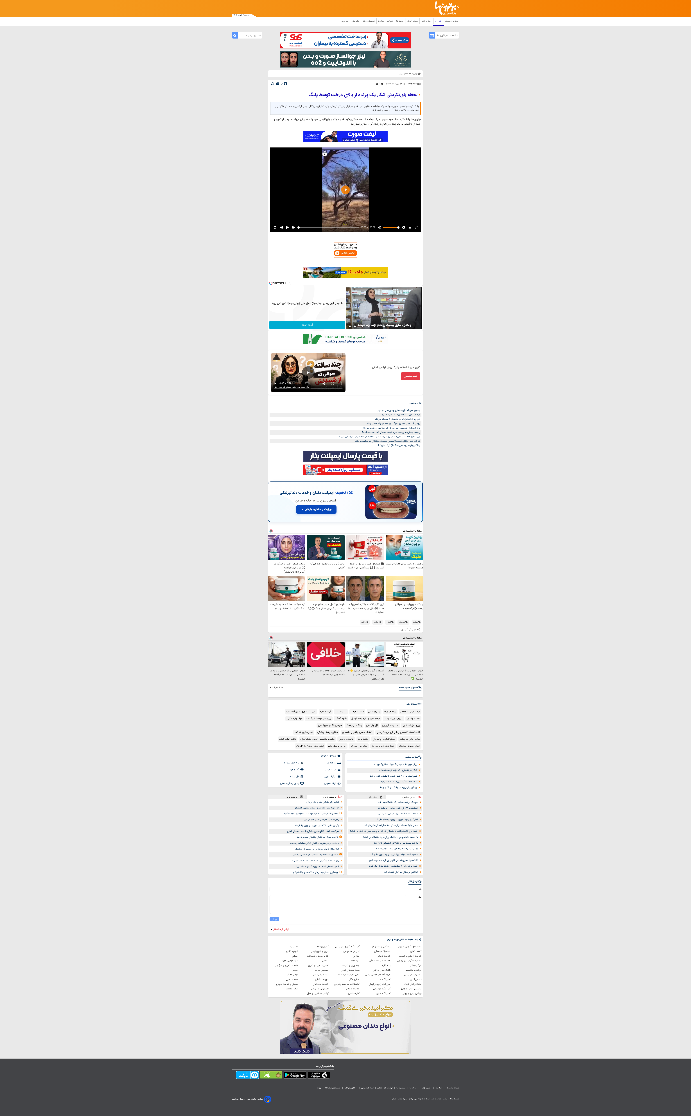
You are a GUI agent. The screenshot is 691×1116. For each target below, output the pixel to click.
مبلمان (325, 961)
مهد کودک (355, 961)
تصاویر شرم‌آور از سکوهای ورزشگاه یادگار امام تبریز (393, 866)
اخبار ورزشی (426, 21)
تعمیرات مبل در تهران (318, 965)
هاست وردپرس (346, 739)
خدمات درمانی (383, 956)
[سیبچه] (318, 1075)
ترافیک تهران (330, 777)
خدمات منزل (292, 979)
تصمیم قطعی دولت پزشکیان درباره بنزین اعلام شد (394, 854)
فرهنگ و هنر (368, 21)
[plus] (285, 84)
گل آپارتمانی (372, 725)
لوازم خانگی (292, 975)
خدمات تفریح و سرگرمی (286, 965)
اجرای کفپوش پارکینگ (409, 746)
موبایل (295, 970)
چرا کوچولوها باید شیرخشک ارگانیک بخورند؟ (399, 445)
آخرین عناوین (408, 797)
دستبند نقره (340, 712)
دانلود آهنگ (341, 719)
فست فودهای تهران (350, 970)
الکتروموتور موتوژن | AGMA (310, 746)
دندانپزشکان (415, 979)
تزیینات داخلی (322, 979)
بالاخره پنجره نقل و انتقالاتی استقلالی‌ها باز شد (396, 843)
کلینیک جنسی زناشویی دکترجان (357, 732)
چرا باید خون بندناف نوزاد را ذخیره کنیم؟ (401, 415)
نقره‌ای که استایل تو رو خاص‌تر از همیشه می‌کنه (397, 419)
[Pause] (350, 326)
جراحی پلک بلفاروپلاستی (330, 725)
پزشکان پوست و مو (381, 947)
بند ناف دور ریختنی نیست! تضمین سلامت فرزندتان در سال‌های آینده (387, 441)
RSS (319, 1088)
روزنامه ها (331, 763)
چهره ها (400, 21)
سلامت (381, 21)
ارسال (274, 919)
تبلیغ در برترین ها (366, 1088)
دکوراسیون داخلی (320, 975)
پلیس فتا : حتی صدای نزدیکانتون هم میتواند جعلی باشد (393, 423)
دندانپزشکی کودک (412, 984)
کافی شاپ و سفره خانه (349, 975)
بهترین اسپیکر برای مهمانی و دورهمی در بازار (399, 410)
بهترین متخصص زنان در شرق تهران (317, 739)
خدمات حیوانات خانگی (379, 961)
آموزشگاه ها (384, 979)
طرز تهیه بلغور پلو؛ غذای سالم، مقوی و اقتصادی (316, 808)
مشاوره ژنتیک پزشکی (327, 732)
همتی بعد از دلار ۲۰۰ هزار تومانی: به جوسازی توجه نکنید (311, 814)
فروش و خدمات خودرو (287, 984)
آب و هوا (294, 770)
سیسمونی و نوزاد (289, 961)
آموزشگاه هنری (383, 994)
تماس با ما (401, 1088)
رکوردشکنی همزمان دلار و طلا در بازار (321, 820)
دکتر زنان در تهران (412, 975)
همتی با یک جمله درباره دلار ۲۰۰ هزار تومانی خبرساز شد (391, 825)
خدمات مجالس (352, 989)
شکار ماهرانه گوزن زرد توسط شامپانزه (399, 782)
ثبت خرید (307, 324)
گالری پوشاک (322, 947)
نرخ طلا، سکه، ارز (291, 763)
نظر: (419, 897)
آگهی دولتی (349, 1088)
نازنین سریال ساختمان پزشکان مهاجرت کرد (317, 837)
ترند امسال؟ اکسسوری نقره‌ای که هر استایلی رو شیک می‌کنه (391, 428)
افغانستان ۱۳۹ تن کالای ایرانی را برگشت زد (398, 808)
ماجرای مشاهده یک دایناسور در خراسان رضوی (315, 855)
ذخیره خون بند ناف (304, 732)
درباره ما (413, 1088)
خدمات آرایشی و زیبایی (410, 956)
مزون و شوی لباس (320, 951)
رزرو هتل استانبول (411, 725)
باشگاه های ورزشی (381, 970)
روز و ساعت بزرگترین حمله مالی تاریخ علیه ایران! (315, 861)
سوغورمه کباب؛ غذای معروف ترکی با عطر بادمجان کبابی (313, 831)
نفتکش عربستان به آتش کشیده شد (401, 872)
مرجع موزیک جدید (393, 719)
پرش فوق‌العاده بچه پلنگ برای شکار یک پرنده (395, 764)
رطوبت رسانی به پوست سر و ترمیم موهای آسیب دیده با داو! (391, 432)
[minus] (277, 83)
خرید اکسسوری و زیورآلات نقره (301, 712)
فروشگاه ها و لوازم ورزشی (377, 975)
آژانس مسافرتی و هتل (318, 994)
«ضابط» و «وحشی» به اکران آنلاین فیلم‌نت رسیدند (314, 843)
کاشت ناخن (415, 951)
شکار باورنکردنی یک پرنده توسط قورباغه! (398, 770)
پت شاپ (386, 965)
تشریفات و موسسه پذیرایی (347, 984)
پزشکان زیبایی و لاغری (410, 989)
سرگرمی (345, 21)
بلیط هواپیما (390, 712)
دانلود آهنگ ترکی (287, 739)
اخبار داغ (373, 797)
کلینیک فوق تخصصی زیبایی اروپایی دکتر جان (398, 732)
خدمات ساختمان (321, 984)
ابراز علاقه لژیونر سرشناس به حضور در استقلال (317, 849)
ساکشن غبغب (357, 712)
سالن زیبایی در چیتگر (410, 739)
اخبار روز (439, 21)
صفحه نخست (451, 21)
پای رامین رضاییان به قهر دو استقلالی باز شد (397, 849)
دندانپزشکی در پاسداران (384, 739)
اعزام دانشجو (292, 951)
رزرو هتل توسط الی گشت (318, 719)
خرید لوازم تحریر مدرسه (383, 746)
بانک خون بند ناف (358, 746)
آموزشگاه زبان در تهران (379, 984)
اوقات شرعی (330, 783)
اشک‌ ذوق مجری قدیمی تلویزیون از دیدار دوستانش (393, 860)
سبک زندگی (412, 21)
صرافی (295, 956)
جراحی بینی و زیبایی (411, 994)
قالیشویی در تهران (320, 989)
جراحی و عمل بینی (337, 746)
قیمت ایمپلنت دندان (410, 712)
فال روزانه (294, 777)
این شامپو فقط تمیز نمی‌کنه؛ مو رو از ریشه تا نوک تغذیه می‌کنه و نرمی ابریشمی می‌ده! (379, 437)
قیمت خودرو (330, 770)
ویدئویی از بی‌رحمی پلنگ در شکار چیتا (398, 787)
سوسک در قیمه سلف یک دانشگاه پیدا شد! (398, 802)
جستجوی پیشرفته (333, 1088)
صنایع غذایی (354, 979)
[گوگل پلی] (295, 1075)
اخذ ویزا (294, 947)
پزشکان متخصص (413, 970)
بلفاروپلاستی (374, 712)
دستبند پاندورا (413, 719)
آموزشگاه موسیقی (381, 989)
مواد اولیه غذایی (294, 719)
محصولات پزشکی (382, 951)
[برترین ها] (445, 8)
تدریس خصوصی (351, 951)
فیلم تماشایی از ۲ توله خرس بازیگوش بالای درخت (393, 776)
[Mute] (355, 326)
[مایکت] (247, 1075)
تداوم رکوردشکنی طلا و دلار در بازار (322, 802)
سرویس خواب (322, 970)
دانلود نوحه (363, 739)
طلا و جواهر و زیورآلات (318, 956)
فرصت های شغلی (385, 1088)
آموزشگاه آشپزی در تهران (347, 947)
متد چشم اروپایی (390, 725)
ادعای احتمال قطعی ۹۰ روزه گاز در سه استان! (318, 867)
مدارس (356, 956)
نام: (419, 889)
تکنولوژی (355, 21)
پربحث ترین (291, 796)
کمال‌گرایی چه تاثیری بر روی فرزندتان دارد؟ (397, 819)
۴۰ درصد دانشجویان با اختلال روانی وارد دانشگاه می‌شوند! (390, 837)
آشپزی (390, 21)
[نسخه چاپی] (272, 83)
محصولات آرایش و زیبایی (409, 961)
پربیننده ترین (329, 796)
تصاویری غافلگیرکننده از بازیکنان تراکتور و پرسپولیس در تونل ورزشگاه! (383, 831)
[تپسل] (271, 283)
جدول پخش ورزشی (289, 783)
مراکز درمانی (415, 965)
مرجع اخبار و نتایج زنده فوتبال (365, 719)
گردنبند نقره (325, 712)
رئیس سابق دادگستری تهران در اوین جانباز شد (317, 826)
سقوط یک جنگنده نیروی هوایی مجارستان (398, 814)
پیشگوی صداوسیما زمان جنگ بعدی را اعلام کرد (315, 872)
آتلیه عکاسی (354, 994)
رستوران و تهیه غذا (350, 965)
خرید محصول (410, 376)
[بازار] (271, 1075)
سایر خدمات (292, 989)
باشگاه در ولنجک (354, 725)
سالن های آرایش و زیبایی (409, 947)
